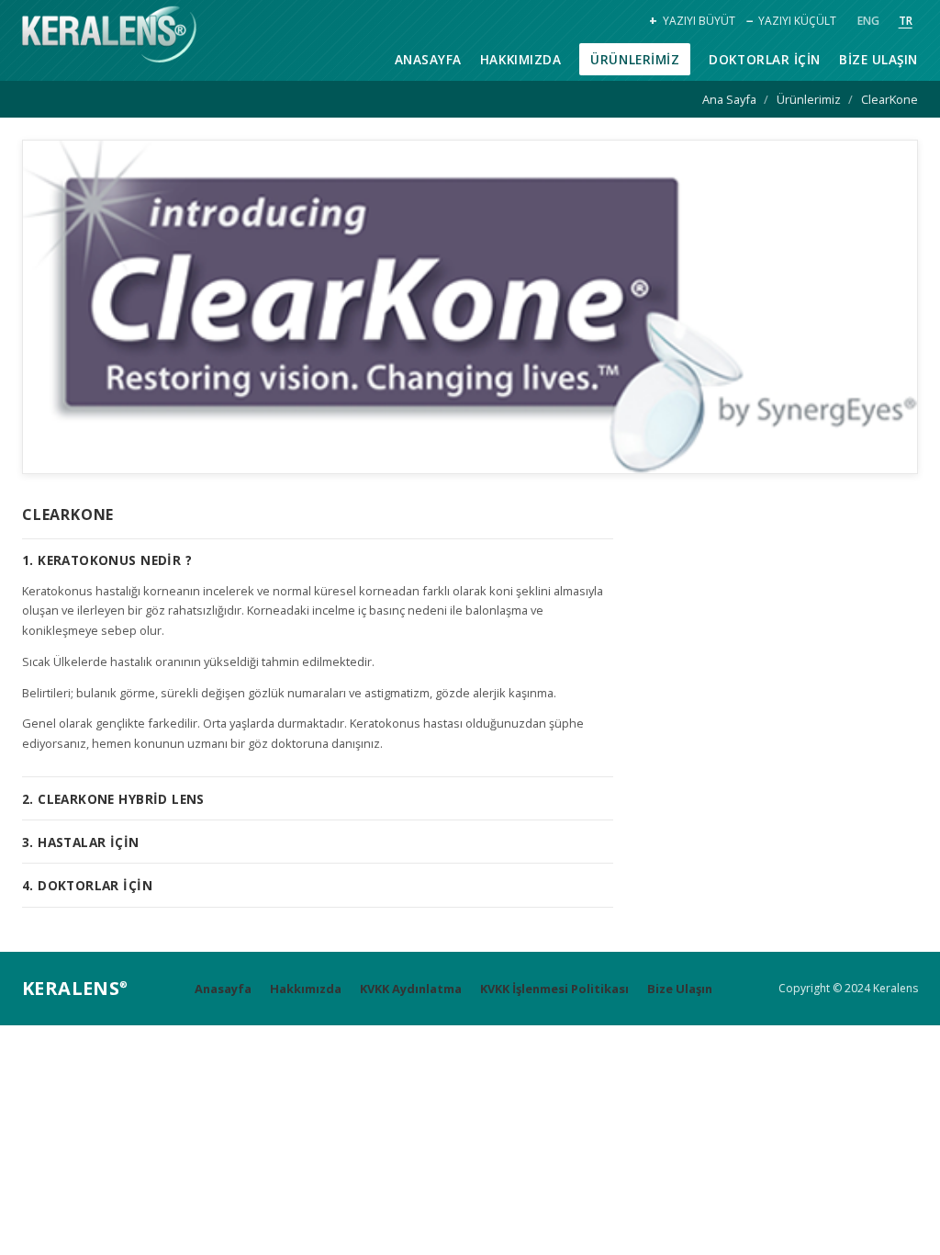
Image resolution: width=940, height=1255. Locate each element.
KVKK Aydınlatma (411, 988)
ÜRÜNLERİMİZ (634, 59)
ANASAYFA (428, 59)
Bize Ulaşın (679, 988)
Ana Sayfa (729, 99)
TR (905, 20)
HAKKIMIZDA (520, 59)
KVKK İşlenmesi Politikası (554, 988)
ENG (868, 20)
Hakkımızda (305, 988)
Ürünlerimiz (809, 99)
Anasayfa (223, 988)
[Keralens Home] (109, 37)
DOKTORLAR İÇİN (765, 59)
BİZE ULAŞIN (878, 59)
